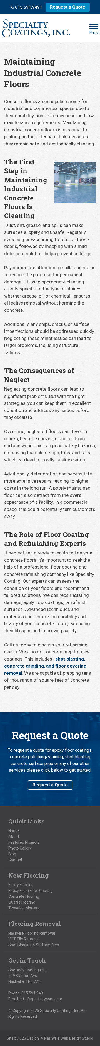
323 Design (29, 1038)
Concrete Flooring (23, 896)
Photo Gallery (20, 848)
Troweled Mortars (23, 908)
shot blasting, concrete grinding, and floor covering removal (45, 666)
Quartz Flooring (21, 902)
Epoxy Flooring (21, 885)
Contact (15, 860)
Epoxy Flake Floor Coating (30, 890)
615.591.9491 (33, 993)
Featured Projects (23, 842)
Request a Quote (67, 7)
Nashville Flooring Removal (31, 933)
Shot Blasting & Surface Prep (33, 945)
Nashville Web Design (62, 1038)
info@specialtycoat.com (41, 999)
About (13, 836)
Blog (12, 854)
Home (13, 830)
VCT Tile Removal (23, 939)
